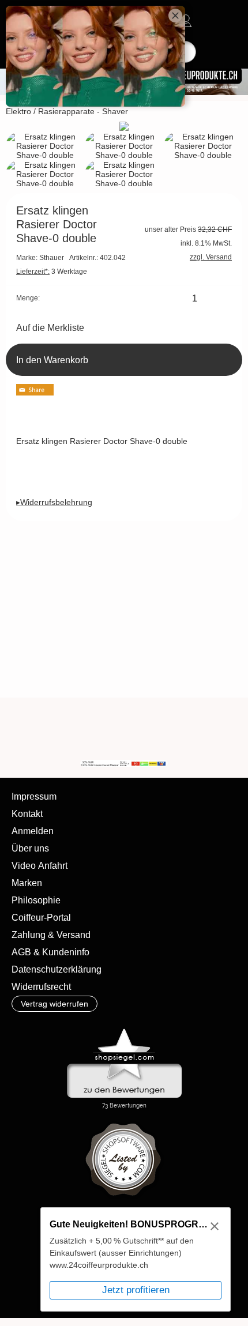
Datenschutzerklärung (57, 969)
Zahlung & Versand (51, 935)
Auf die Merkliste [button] (50, 328)
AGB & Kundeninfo (50, 952)
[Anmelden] (185, 20)
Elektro (18, 111)
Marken (27, 883)
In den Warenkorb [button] (52, 360)
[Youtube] (186, 728)
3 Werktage (51, 272)
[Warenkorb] (227, 20)
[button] (54, 728)
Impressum (34, 796)
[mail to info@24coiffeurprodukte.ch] (124, 728)
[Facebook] (155, 728)
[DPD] (33, 1230)
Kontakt (27, 814)
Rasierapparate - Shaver (83, 111)
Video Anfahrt (39, 866)
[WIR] (218, 728)
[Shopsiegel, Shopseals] (124, 1031)
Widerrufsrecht (41, 987)
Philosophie (36, 900)
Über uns (30, 848)
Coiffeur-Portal (41, 917)
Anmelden (33, 831)
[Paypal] (33, 1255)
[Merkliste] (206, 20)
